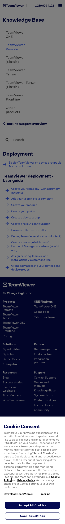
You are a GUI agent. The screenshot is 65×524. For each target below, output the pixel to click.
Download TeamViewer (18, 494)
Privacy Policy (26, 480)
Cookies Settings (32, 516)
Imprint (45, 494)
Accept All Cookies (32, 505)
